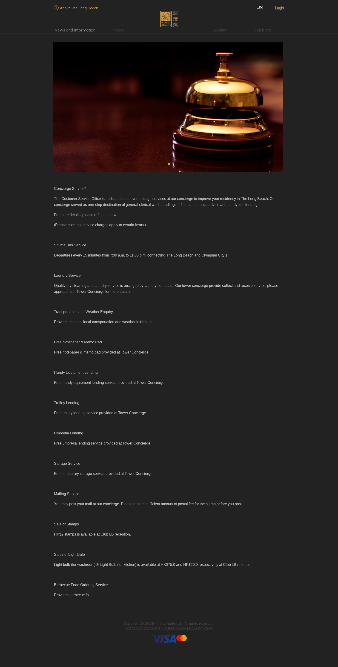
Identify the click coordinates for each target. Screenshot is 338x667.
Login (279, 7)
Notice (118, 30)
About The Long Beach (79, 8)
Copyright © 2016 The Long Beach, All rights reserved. (169, 623)
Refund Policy (174, 628)
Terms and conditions (142, 628)
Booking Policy (201, 628)
